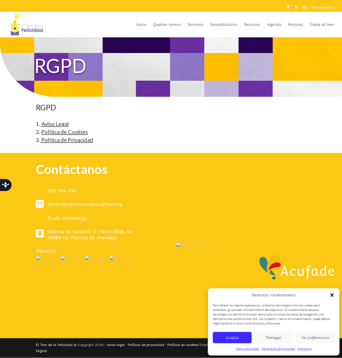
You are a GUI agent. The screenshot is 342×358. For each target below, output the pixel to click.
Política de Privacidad (67, 139)
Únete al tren (322, 25)
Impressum (304, 348)
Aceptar (232, 337)
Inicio (141, 25)
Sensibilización (223, 25)
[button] (331, 295)
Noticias (295, 25)
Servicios (196, 25)
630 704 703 (62, 191)
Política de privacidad (146, 344)
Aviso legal (116, 344)
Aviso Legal (55, 123)
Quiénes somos (167, 25)
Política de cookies (247, 348)
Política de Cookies (64, 131)
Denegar (273, 337)
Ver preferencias (315, 337)
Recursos (252, 25)
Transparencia (322, 8)
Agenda (274, 25)
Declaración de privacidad (278, 348)
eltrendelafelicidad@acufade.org (85, 204)
